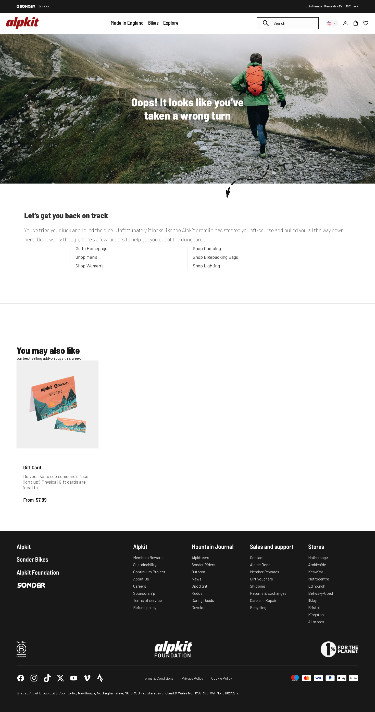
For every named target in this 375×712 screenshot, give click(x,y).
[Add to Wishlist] (91, 365)
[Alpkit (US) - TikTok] (47, 678)
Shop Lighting (206, 265)
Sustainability (144, 564)
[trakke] (43, 6)
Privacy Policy (192, 678)
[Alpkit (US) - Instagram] (34, 678)
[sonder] (26, 6)
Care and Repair (263, 600)
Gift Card (32, 467)
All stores (316, 621)
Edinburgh (316, 586)
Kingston (316, 614)
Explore (171, 23)
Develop (199, 607)
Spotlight (199, 586)
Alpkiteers (200, 557)
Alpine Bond (260, 564)
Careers (139, 586)
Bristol (314, 607)
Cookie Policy (221, 678)
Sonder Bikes (32, 559)
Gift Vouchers (261, 578)
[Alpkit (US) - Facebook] (21, 678)
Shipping (257, 586)
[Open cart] (356, 23)
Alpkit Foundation (38, 572)
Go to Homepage (91, 248)
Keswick (315, 571)
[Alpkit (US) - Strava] (100, 678)
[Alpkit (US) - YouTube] (74, 678)
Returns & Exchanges (268, 593)
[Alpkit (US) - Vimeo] (87, 678)
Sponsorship (144, 593)
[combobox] (288, 23)
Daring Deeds (203, 600)
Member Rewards (264, 571)
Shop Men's (86, 257)
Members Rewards (149, 557)
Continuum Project (149, 571)
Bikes (153, 23)
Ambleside (317, 564)
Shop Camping (207, 248)
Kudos (197, 593)
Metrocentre (318, 578)
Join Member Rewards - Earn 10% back (332, 6)
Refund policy (144, 607)
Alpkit (24, 546)
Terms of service (147, 600)
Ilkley (312, 600)
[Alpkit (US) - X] (60, 678)
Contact (257, 557)
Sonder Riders (203, 564)
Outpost (199, 571)
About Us (141, 578)
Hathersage (318, 557)
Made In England (127, 23)
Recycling (258, 607)
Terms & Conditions (158, 678)
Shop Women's (90, 265)
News (197, 578)
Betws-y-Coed (320, 593)
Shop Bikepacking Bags (215, 257)
